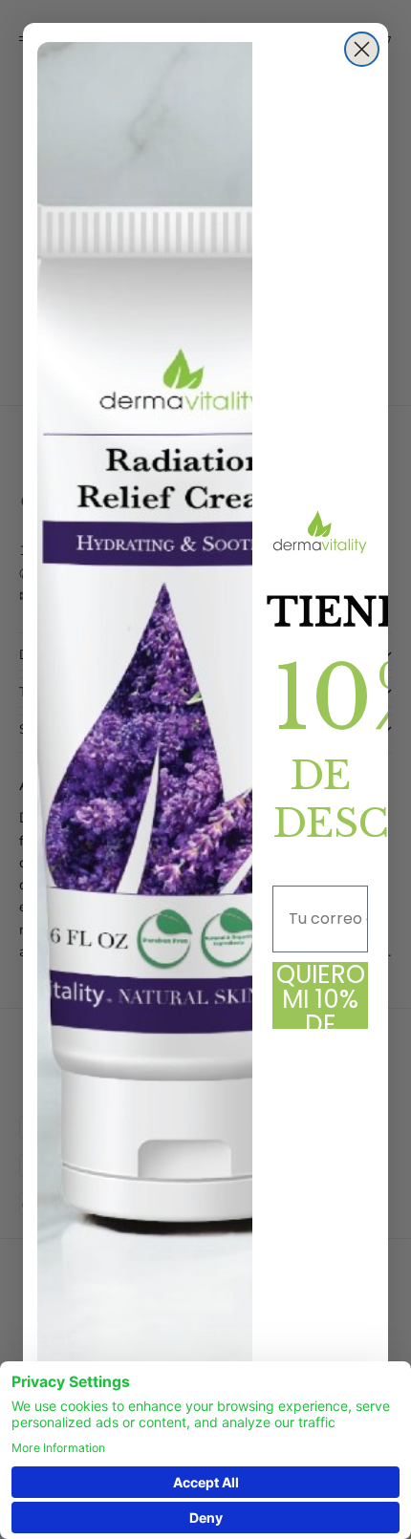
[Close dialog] (362, 49)
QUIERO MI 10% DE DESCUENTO (320, 995)
